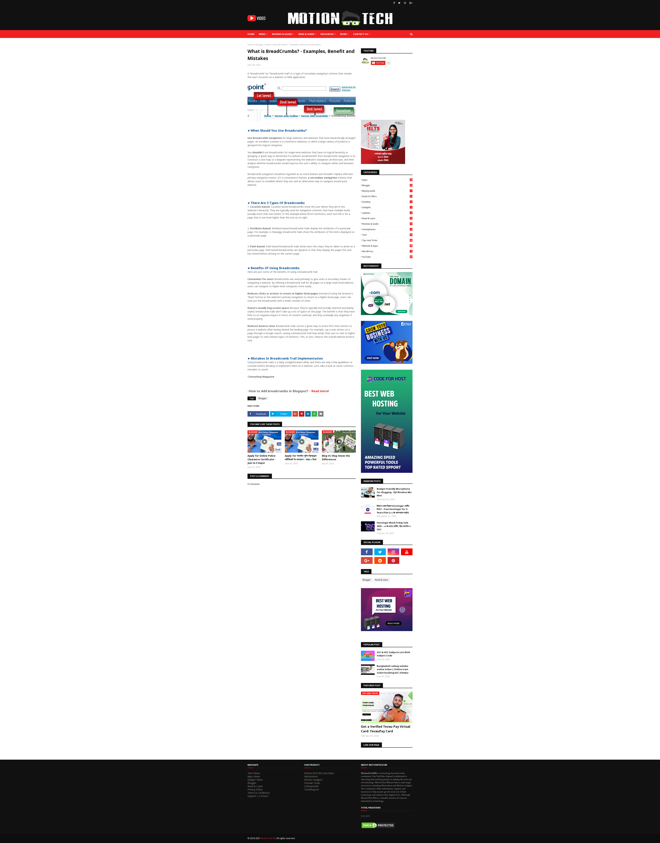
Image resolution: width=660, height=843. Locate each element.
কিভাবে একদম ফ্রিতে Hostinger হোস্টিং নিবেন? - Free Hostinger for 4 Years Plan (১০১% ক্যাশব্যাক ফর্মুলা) (393, 509)
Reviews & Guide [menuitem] (282, 34)
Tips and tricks (387, 240)
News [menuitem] (262, 34)
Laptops (387, 212)
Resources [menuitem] (327, 34)
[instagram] (405, 3)
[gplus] (410, 3)
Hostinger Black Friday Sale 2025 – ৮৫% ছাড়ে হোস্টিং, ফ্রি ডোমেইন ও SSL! (394, 526)
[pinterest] (393, 560)
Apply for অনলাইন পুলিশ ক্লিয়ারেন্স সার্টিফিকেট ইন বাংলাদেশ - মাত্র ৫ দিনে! (300, 457)
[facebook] (394, 3)
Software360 (311, 786)
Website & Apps (387, 245)
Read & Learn (387, 218)
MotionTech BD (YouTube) (319, 773)
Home (250, 44)
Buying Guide (387, 190)
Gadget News (255, 779)
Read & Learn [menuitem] (306, 34)
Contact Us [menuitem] (360, 34)
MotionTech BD (268, 838)
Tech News (254, 773)
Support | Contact (258, 796)
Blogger (259, 44)
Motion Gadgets (313, 779)
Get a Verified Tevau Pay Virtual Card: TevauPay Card (385, 728)
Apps (387, 179)
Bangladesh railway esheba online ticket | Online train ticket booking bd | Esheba (392, 669)
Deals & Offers (387, 196)
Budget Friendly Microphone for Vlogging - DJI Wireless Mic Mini (394, 492)
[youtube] (407, 551)
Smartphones (387, 229)
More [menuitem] (343, 34)
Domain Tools (312, 783)
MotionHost (311, 776)
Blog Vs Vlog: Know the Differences (336, 457)
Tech (387, 234)
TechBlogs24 (311, 789)
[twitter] (399, 3)
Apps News (254, 776)
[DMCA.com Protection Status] (378, 827)
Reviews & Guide (387, 223)
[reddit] (380, 560)
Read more (319, 391)
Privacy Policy (255, 789)
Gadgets (387, 207)
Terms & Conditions (259, 792)
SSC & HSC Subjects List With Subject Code (393, 654)
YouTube (387, 256)
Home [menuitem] (251, 34)
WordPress (387, 251)
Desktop (387, 201)
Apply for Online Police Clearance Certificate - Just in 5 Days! (262, 459)
